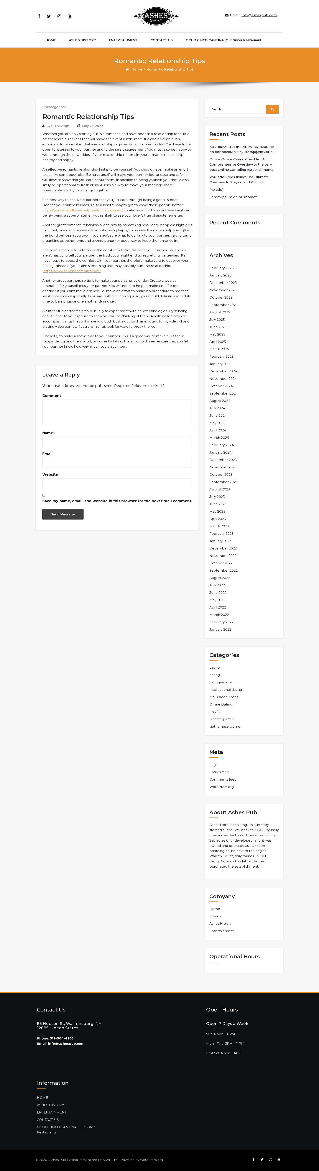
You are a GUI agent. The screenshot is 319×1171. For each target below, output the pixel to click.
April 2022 (217, 607)
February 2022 (221, 622)
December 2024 (223, 371)
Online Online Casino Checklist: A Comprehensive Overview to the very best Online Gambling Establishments (241, 164)
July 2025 (217, 319)
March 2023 (219, 526)
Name (47, 433)
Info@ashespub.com (259, 15)
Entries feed (219, 772)
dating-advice (220, 682)
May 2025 (217, 334)
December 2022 (223, 548)
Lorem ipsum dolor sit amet (233, 197)
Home (136, 69)
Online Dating (220, 704)
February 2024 (221, 445)
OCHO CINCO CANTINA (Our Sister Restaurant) (224, 40)
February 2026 (221, 268)
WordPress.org (221, 787)
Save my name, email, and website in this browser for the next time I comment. (117, 501)
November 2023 (223, 467)
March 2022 (219, 615)
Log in (214, 765)
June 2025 (218, 327)
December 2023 (223, 460)
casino (214, 667)
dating (214, 675)
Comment (51, 396)
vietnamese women (225, 726)
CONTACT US (162, 40)
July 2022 (217, 585)
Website (50, 474)
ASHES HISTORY (82, 40)
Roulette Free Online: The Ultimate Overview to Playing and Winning (239, 179)
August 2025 (219, 312)
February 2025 (221, 356)
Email (47, 454)
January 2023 (220, 541)
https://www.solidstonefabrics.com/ (72, 271)
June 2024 (218, 415)
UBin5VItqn (60, 126)
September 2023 (223, 482)
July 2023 (217, 497)
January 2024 (220, 452)
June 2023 (218, 504)
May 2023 (217, 511)
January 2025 (220, 364)
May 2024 (217, 423)
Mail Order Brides (223, 697)
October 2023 (220, 474)
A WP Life (110, 1160)
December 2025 (223, 283)
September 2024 (223, 393)
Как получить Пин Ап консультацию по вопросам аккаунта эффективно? (242, 149)
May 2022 (217, 600)
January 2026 (220, 275)
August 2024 (219, 401)
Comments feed (223, 779)
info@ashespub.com (66, 1043)
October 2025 (220, 297)
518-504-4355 (62, 1038)
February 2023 (221, 533)
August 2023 (219, 489)
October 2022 (220, 563)
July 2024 (217, 408)
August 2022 (219, 578)
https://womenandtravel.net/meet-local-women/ (82, 210)
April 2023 (217, 519)
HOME (51, 40)
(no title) (216, 189)
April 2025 (217, 342)
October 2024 (221, 386)
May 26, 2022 (92, 126)
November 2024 (223, 379)
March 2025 (219, 349)
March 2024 (219, 438)
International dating (225, 689)
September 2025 (223, 305)
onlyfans (216, 712)
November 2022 (223, 556)
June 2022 (218, 592)
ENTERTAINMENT (123, 40)
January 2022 (220, 629)
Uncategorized (54, 107)
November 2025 (223, 290)
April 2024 (217, 430)
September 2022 (223, 570)
